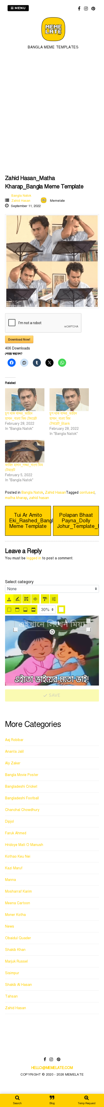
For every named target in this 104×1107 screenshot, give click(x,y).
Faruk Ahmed (15, 833)
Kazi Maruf (13, 868)
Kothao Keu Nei (17, 856)
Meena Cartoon (17, 903)
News (9, 926)
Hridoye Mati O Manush (24, 845)
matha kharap (16, 498)
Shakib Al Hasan (18, 985)
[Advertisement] (52, 111)
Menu (20, 8)
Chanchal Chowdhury (22, 810)
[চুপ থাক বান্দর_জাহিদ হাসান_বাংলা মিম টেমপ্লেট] (24, 399)
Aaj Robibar (14, 740)
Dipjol (9, 821)
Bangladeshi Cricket (21, 786)
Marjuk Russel (16, 961)
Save (54, 695)
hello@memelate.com (52, 1068)
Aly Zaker (12, 763)
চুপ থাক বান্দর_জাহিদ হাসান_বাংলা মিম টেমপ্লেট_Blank (63, 418)
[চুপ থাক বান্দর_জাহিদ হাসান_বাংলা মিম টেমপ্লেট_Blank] (69, 399)
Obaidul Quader (18, 938)
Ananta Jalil (14, 751)
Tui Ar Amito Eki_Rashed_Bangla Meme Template (32, 520)
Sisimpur (12, 973)
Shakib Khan (15, 950)
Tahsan (11, 996)
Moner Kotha (15, 915)
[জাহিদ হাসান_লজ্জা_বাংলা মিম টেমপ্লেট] (24, 451)
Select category (19, 581)
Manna (10, 880)
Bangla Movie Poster (21, 775)
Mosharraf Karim (18, 891)
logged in (34, 558)
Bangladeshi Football (22, 798)
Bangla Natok (21, 196)
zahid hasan (39, 498)
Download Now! (19, 339)
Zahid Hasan (20, 201)
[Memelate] (53, 42)
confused (87, 492)
